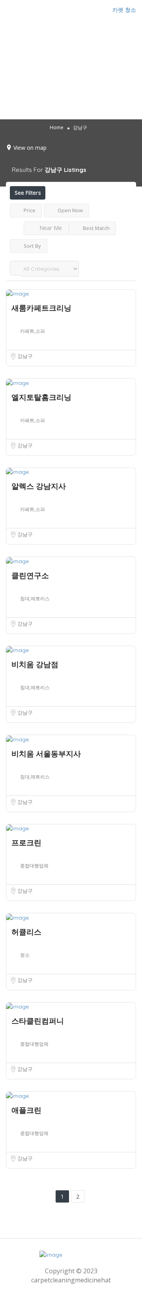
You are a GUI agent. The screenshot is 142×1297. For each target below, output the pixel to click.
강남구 (25, 356)
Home (57, 127)
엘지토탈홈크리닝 (41, 397)
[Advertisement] (71, 69)
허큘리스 (26, 932)
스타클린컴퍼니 (37, 1021)
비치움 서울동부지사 (46, 753)
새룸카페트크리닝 (41, 308)
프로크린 (26, 842)
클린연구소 (30, 575)
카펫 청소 (124, 9)
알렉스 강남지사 (38, 486)
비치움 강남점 (34, 664)
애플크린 (26, 1110)
